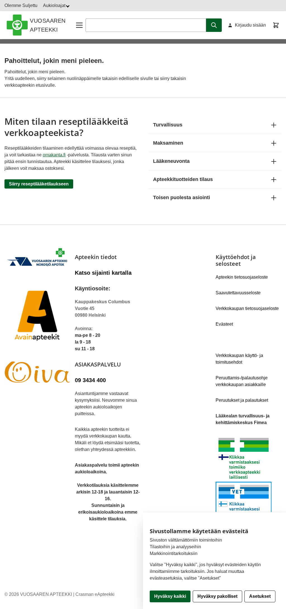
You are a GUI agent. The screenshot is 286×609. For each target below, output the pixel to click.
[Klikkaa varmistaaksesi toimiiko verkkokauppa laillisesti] (249, 481)
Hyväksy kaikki (170, 596)
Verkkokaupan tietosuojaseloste (247, 308)
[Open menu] (79, 25)
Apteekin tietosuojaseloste (242, 277)
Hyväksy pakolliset (217, 596)
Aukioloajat (54, 5)
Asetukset (260, 596)
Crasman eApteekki (95, 594)
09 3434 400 (90, 380)
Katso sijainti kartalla (103, 273)
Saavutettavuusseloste (238, 292)
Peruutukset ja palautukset (242, 400)
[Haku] (214, 25)
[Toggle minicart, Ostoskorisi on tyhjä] (275, 25)
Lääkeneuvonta (171, 161)
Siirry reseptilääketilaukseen (39, 184)
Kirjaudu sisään (250, 25)
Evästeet (224, 324)
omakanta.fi (54, 154)
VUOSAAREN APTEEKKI (48, 25)
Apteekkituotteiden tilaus (183, 179)
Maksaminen (168, 143)
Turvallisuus (167, 125)
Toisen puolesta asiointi (181, 197)
